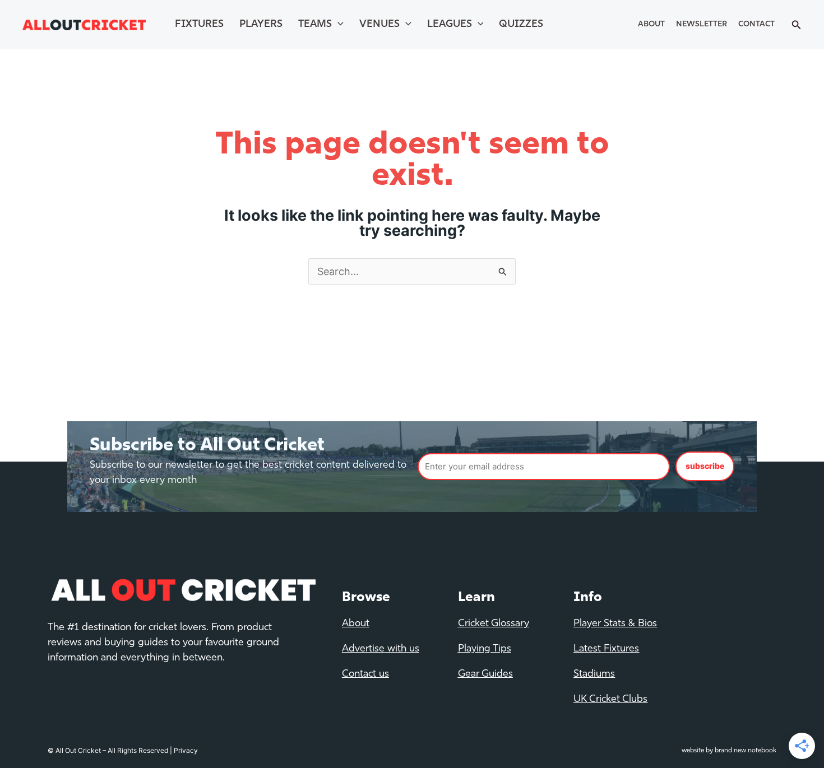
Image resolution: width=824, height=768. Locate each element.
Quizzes (521, 25)
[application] (338, 24)
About (651, 24)
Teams (315, 25)
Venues (379, 25)
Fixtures (199, 25)
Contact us (365, 674)
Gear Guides (485, 674)
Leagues (449, 25)
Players (261, 25)
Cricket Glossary (493, 624)
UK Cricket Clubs (610, 700)
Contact (756, 24)
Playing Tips (484, 649)
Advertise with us (380, 649)
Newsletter (701, 24)
